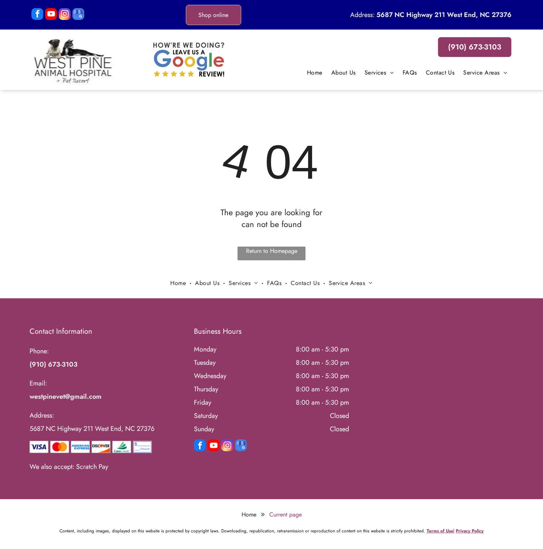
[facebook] (37, 15)
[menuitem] (315, 72)
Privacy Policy (470, 531)
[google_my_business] (78, 15)
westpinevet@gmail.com (66, 396)
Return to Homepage (271, 251)
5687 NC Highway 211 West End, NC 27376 (444, 15)
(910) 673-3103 (54, 364)
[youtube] (51, 15)
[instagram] (65, 15)
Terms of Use (440, 531)
